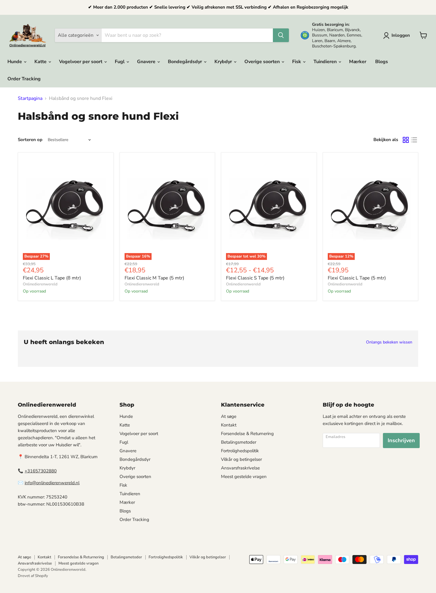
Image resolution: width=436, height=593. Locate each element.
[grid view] (406, 140)
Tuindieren (326, 61)
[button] (397, 35)
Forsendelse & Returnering (247, 434)
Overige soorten (262, 61)
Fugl (120, 61)
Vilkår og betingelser (241, 459)
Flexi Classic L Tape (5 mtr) (357, 278)
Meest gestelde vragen (244, 476)
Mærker (357, 61)
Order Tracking (24, 79)
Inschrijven (401, 440)
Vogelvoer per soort (81, 61)
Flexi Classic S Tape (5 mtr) (255, 278)
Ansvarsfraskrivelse (240, 468)
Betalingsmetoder (238, 442)
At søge (228, 416)
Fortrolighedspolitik (240, 451)
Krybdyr (223, 61)
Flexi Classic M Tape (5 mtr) (154, 278)
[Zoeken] (281, 35)
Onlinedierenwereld (40, 284)
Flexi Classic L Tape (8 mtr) (52, 278)
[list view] (414, 140)
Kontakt (228, 425)
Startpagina (30, 98)
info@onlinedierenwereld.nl (52, 483)
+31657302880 (41, 471)
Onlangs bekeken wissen (389, 342)
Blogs (381, 61)
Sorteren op (30, 139)
